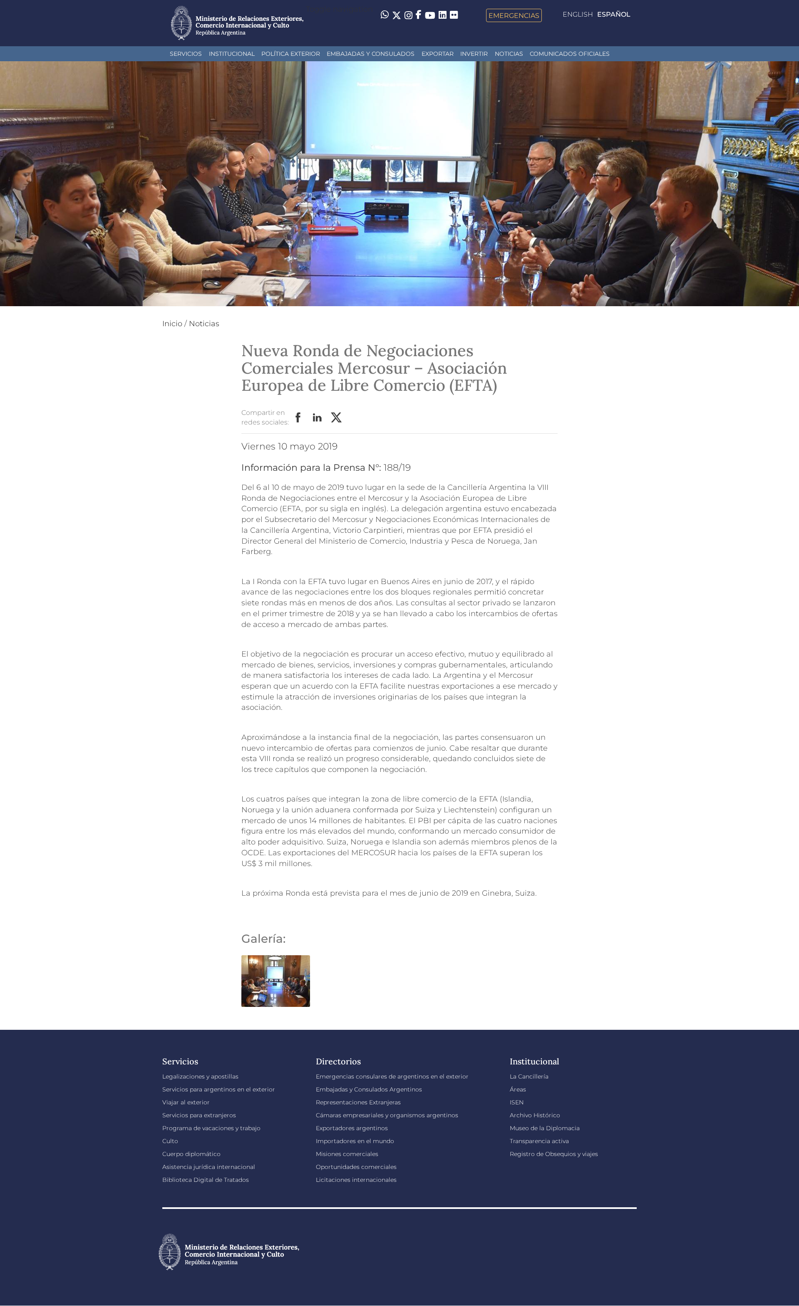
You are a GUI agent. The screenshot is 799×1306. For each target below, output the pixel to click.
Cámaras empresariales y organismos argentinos (387, 1115)
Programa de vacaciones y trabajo (211, 1128)
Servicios (186, 53)
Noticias (509, 53)
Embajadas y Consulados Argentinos (369, 1089)
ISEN (517, 1102)
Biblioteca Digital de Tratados (205, 1180)
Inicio (172, 323)
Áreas (518, 1089)
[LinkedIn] (443, 14)
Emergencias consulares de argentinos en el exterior (392, 1076)
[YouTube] (430, 15)
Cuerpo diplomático (191, 1154)
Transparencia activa (539, 1141)
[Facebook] (419, 15)
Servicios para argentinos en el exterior (218, 1089)
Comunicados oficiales (570, 53)
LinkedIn (317, 418)
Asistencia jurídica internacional (208, 1167)
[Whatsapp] (385, 15)
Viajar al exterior (186, 1102)
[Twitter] (396, 15)
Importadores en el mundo (355, 1141)
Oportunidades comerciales (356, 1167)
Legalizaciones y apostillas (200, 1076)
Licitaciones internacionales (356, 1180)
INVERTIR (474, 53)
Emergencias (514, 15)
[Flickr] (454, 14)
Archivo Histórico (535, 1115)
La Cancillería (529, 1076)
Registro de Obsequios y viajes (554, 1154)
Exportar (438, 53)
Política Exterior (290, 53)
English (578, 14)
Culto (170, 1141)
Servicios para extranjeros (199, 1115)
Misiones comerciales (347, 1154)
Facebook (298, 418)
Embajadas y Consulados (370, 53)
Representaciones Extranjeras (358, 1102)
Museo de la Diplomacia (545, 1128)
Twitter (337, 418)
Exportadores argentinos (352, 1128)
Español (613, 14)
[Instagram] (408, 15)
